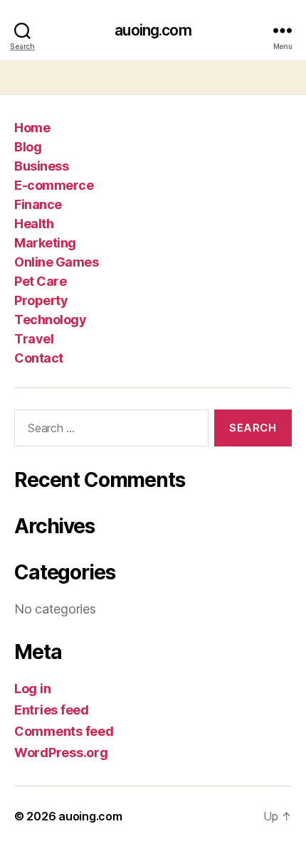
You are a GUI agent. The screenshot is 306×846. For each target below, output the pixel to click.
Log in (32, 688)
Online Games (56, 262)
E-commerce (53, 185)
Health (33, 223)
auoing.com (153, 30)
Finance (38, 204)
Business (41, 166)
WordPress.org (61, 752)
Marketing (45, 242)
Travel (33, 338)
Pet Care (40, 281)
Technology (50, 319)
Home (32, 127)
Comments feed (64, 731)
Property (41, 300)
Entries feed (51, 709)
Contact (38, 357)
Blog (27, 146)
